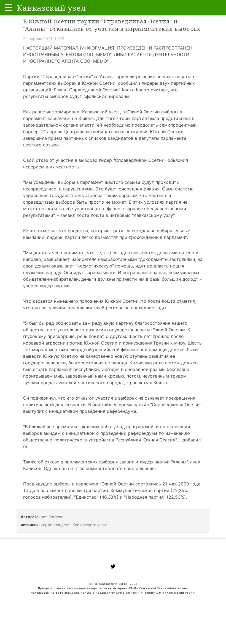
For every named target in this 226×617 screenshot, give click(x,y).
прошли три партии (86, 490)
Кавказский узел (100, 111)
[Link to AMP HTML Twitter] (113, 567)
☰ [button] (8, 7)
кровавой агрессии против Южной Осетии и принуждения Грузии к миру (104, 343)
